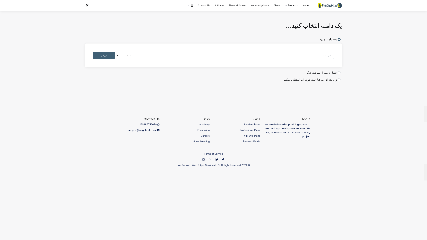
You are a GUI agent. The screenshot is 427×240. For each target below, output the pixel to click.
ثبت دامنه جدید (329, 39)
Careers (205, 135)
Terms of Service (213, 153)
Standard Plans (252, 124)
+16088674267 (148, 124)
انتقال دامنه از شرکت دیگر (322, 72)
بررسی (104, 55)
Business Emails (251, 141)
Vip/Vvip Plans (252, 135)
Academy (204, 124)
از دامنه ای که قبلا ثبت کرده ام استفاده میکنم (311, 79)
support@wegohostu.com (142, 130)
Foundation (203, 130)
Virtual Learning (201, 141)
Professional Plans (250, 130)
